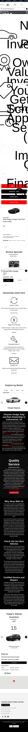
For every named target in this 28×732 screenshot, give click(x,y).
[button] (14, 681)
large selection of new (11, 432)
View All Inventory (13, 619)
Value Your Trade (14, 312)
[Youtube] (8, 716)
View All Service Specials (13, 254)
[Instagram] (5, 716)
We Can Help (14, 372)
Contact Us (6, 704)
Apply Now (14, 332)
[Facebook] (2, 716)
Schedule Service (14, 492)
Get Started (14, 353)
